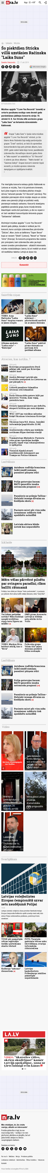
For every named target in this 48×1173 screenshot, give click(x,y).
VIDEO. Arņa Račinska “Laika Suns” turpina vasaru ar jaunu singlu (12, 319)
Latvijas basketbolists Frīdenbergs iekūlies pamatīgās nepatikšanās (35, 973)
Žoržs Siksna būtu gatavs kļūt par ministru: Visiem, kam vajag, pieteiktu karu (26, 397)
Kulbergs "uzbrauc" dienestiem (11, 969)
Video (5, 727)
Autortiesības (21, 1160)
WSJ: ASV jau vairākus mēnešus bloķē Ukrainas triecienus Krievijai (27, 415)
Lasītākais (8, 461)
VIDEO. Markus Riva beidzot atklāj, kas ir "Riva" (11, 646)
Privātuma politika (27, 1156)
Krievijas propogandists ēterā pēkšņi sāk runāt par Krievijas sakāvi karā (24, 369)
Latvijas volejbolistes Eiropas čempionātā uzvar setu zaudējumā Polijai (22, 900)
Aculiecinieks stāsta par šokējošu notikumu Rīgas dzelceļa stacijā (26, 431)
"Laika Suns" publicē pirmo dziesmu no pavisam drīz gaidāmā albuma (35, 346)
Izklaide (9, 43)
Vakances (41, 1160)
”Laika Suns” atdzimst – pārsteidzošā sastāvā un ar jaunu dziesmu (35, 319)
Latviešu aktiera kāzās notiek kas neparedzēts (27, 525)
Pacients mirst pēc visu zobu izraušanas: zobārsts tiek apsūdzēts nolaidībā (29, 513)
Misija (18, 1156)
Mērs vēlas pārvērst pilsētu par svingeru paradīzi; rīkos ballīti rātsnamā (23, 583)
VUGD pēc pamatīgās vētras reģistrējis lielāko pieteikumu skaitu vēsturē (12, 942)
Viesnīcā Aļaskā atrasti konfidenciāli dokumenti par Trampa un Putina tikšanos (24, 453)
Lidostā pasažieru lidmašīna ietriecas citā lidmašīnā (23, 388)
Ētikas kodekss (31, 1160)
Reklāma (11, 1156)
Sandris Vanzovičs (8, 62)
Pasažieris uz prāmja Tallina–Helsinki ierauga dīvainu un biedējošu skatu (30, 498)
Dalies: (14, 258)
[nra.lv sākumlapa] (12, 2)
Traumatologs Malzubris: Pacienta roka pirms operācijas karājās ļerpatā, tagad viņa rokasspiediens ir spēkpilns (27, 441)
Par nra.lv (4, 1156)
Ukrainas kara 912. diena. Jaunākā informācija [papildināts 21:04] (26, 423)
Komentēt (24, 265)
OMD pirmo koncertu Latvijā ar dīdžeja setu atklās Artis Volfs (35, 618)
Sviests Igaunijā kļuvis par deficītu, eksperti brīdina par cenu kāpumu (27, 407)
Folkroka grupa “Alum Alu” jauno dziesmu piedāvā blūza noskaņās (33, 647)
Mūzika (17, 43)
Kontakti (4, 1163)
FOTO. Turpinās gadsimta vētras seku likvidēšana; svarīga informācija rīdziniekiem (36, 944)
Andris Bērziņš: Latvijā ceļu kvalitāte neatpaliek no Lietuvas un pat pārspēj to (27, 379)
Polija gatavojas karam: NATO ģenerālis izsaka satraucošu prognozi (27, 484)
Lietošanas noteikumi (8, 1160)
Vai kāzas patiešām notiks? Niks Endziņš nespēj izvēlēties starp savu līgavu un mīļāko (12, 619)
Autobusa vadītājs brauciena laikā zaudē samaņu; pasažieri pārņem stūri (29, 470)
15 (38, 487)
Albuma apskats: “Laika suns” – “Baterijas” (9, 345)
